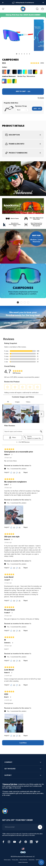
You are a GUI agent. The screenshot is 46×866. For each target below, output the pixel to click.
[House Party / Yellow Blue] (25, 72)
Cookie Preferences (23, 862)
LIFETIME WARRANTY (11, 323)
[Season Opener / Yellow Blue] (14, 81)
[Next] (43, 2)
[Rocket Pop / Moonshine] (4, 81)
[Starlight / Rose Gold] (40, 72)
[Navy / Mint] (20, 72)
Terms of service (23, 859)
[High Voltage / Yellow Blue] (9, 81)
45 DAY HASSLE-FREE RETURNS (34, 323)
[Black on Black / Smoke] (14, 72)
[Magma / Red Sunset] (4, 72)
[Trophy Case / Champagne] (9, 72)
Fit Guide (41, 98)
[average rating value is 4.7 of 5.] (35, 63)
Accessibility (31, 859)
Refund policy (7, 859)
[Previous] (3, 2)
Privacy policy (15, 859)
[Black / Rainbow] (35, 72)
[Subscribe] (40, 827)
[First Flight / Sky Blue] (30, 72)
